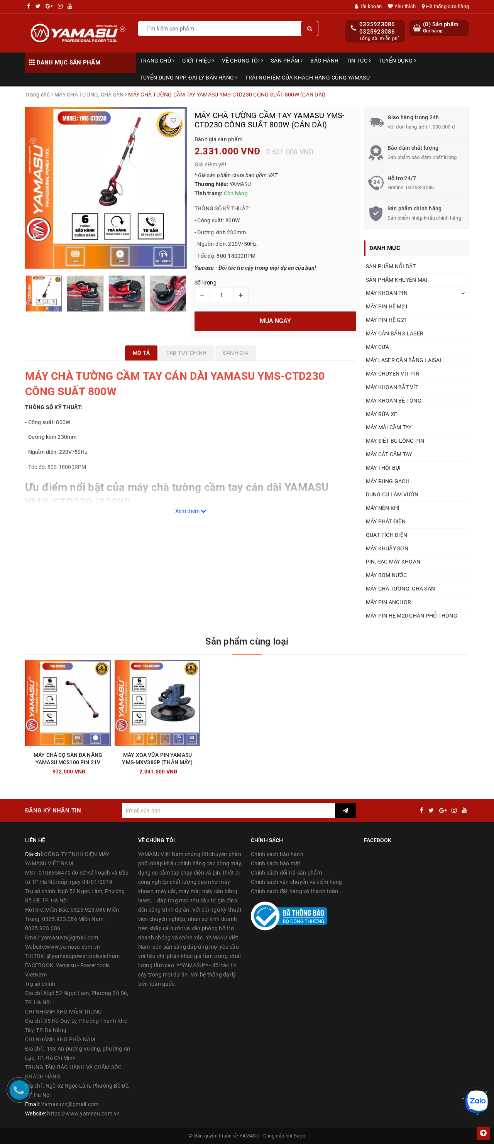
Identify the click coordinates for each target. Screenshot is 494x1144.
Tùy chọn (81, 770)
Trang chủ (156, 61)
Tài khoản (370, 6)
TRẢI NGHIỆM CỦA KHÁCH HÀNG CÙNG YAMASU (307, 77)
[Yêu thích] (173, 120)
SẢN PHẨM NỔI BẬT (391, 266)
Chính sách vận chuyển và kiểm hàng (296, 882)
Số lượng (206, 282)
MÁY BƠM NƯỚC (386, 575)
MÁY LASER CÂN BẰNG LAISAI (404, 360)
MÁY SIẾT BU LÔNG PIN (395, 441)
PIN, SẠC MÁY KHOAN (393, 561)
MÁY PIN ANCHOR (388, 602)
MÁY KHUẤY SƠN (387, 548)
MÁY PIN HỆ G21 (387, 320)
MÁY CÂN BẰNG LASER (395, 333)
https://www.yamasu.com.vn (83, 1113)
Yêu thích (404, 6)
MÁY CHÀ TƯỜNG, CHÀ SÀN (400, 589)
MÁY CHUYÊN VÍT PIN (393, 374)
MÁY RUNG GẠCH (387, 481)
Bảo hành (324, 61)
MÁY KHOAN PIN (387, 293)
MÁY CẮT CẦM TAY (389, 454)
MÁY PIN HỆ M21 (387, 306)
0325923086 (377, 24)
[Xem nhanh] (108, 769)
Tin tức (358, 61)
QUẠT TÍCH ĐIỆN (387, 535)
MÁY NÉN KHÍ (383, 508)
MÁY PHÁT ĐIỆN (386, 521)
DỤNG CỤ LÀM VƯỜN (392, 494)
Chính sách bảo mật (276, 863)
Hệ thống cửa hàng (447, 6)
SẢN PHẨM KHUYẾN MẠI (397, 280)
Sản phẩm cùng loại (246, 641)
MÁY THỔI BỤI (383, 468)
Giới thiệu (197, 61)
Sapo (299, 1136)
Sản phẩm (286, 61)
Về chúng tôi (241, 61)
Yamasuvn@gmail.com (70, 1104)
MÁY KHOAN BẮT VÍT (392, 387)
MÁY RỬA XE (382, 414)
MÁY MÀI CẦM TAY (389, 427)
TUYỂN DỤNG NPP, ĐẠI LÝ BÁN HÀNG (187, 77)
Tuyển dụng (396, 61)
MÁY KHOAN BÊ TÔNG (393, 401)
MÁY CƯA (377, 347)
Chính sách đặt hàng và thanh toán (294, 891)
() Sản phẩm (440, 27)
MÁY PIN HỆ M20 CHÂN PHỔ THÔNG (411, 616)
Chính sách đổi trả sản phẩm (286, 873)
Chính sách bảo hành (277, 854)
